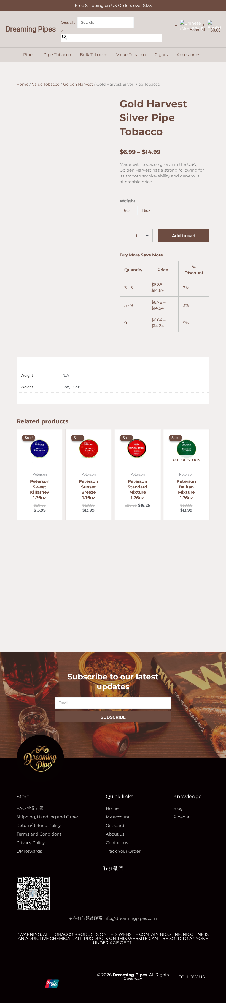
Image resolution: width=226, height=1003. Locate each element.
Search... (69, 22)
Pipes (28, 54)
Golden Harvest (78, 84)
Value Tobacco (131, 54)
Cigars (161, 54)
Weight (128, 200)
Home (22, 84)
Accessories (188, 54)
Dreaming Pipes (31, 29)
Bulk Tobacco (93, 54)
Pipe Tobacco (57, 54)
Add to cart (184, 235)
